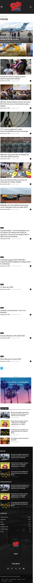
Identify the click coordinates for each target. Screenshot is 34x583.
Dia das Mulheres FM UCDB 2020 (12, 336)
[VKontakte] (23, 568)
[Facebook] (11, 568)
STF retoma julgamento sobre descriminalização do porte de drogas (14, 130)
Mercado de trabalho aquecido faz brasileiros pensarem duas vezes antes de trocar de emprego (20, 414)
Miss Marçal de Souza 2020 (10, 359)
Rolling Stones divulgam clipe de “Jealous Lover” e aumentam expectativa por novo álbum (19, 422)
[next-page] (8, 368)
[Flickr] (15, 568)
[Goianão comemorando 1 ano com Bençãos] (15, 300)
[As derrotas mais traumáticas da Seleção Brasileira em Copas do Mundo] (5, 432)
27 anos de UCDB (6, 287)
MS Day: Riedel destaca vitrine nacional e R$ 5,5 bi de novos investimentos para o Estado (15, 104)
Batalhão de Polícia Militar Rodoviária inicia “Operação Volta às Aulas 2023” (14, 206)
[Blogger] (8, 568)
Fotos (2, 227)
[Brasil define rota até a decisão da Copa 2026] (5, 441)
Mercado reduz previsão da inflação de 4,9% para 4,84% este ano (14, 156)
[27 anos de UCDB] (15, 277)
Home (1, 16)
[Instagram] (19, 568)
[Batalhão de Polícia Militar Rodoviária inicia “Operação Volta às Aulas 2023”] (15, 195)
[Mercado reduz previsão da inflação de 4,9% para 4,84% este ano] (15, 145)
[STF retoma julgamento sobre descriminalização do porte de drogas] (15, 119)
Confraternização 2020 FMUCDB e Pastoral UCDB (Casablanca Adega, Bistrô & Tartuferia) (15, 262)
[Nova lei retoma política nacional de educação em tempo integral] (15, 170)
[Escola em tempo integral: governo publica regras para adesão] (15, 67)
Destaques (3, 34)
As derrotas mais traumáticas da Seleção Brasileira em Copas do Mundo (19, 431)
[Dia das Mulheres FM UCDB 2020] (15, 326)
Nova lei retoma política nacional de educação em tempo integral (13, 181)
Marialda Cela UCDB (5, 80)
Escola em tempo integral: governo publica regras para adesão (13, 78)
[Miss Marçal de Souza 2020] (15, 349)
